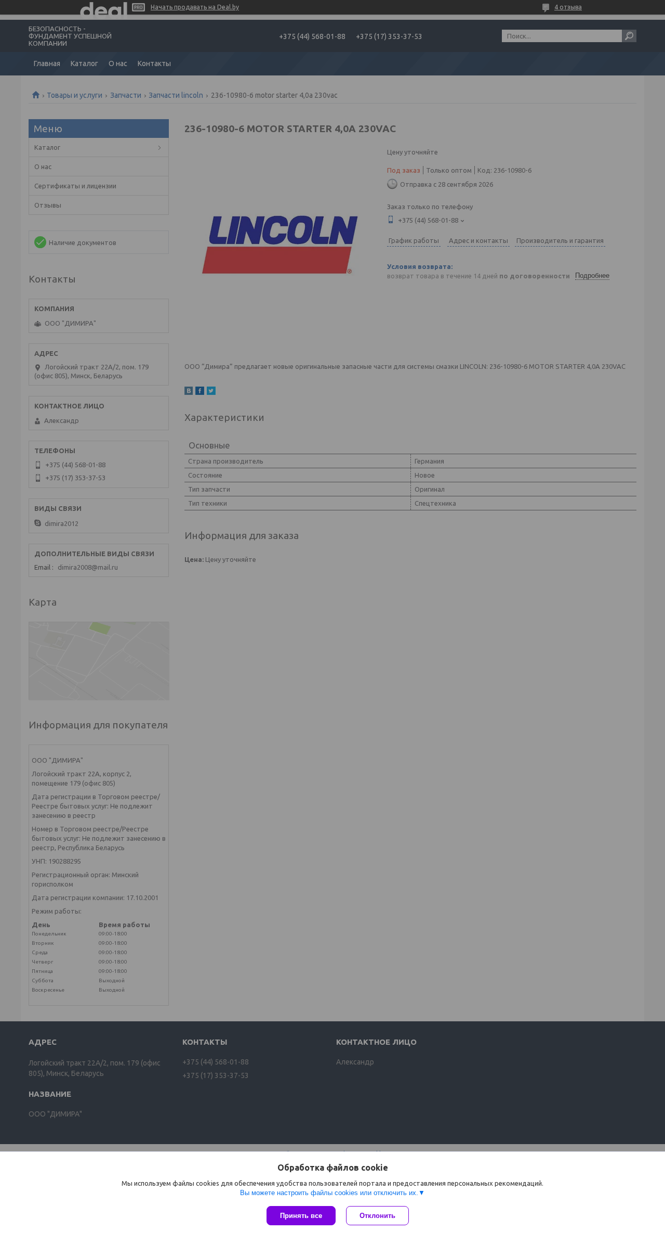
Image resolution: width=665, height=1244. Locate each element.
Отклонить (377, 1216)
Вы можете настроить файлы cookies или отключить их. (329, 1193)
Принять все (301, 1216)
